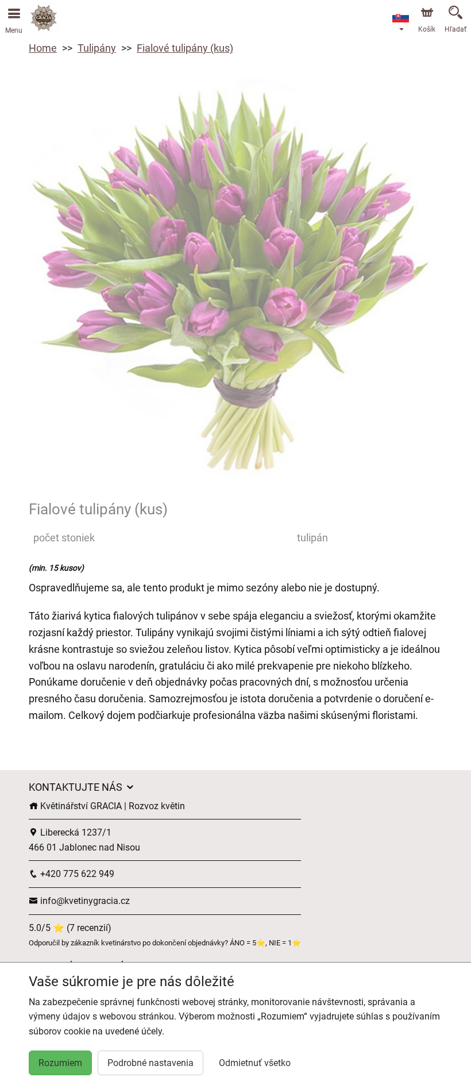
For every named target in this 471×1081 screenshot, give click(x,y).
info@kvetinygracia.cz (84, 900)
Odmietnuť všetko (255, 1062)
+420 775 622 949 (76, 873)
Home (43, 48)
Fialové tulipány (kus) (185, 48)
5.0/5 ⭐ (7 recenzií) (70, 927)
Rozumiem (60, 1062)
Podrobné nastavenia (150, 1062)
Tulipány (97, 48)
